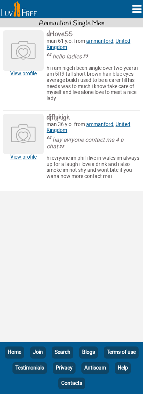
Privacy (64, 368)
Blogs (88, 352)
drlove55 (60, 34)
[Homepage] (19, 9)
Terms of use (121, 352)
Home (14, 352)
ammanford (99, 41)
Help (123, 368)
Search (62, 352)
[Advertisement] (71, 268)
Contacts (71, 383)
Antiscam (95, 368)
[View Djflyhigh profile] (23, 134)
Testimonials (29, 368)
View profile (23, 74)
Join (38, 352)
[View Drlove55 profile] (23, 50)
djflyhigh (58, 117)
